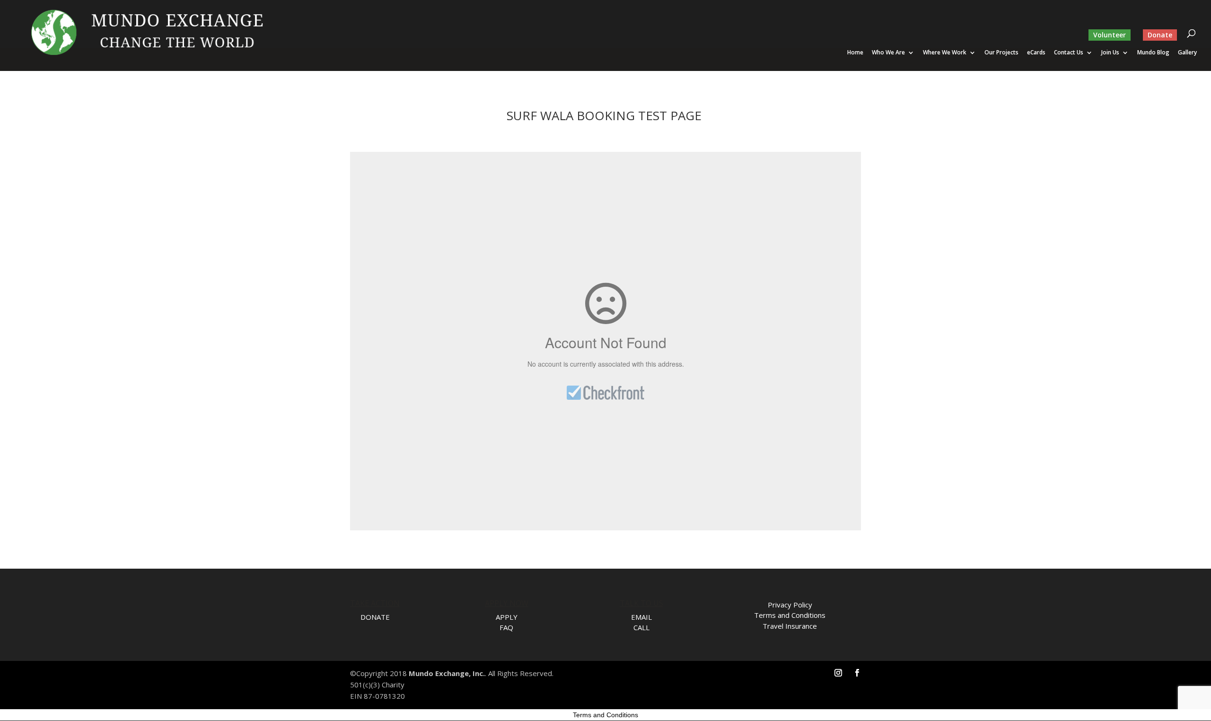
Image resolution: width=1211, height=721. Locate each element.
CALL (641, 627)
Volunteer (1109, 34)
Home (855, 53)
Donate (1160, 34)
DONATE (375, 617)
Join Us (1110, 53)
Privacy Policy (790, 604)
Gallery (1187, 53)
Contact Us (1068, 53)
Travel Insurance (790, 626)
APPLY (507, 617)
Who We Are (888, 53)
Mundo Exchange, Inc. (447, 673)
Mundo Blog (1153, 53)
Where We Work (944, 53)
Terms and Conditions (789, 615)
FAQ (506, 627)
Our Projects (1001, 53)
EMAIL (641, 617)
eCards (1036, 53)
